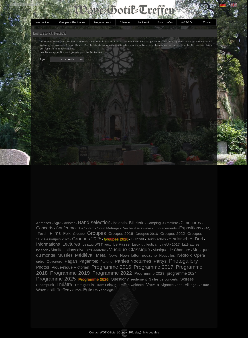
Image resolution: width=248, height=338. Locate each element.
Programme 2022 (112, 273)
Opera (199, 255)
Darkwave (143, 228)
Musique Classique (129, 249)
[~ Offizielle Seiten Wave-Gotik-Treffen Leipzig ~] (223, 5)
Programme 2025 (56, 279)
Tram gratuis (84, 285)
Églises (90, 289)
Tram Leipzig (106, 285)
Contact (207, 22)
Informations (48, 244)
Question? (120, 279)
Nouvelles (167, 255)
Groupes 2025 (86, 238)
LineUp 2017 (170, 244)
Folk (67, 233)
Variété (152, 284)
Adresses (43, 223)
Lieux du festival (144, 244)
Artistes (70, 223)
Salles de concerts (163, 279)
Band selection (94, 222)
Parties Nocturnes (133, 261)
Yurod (76, 290)
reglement (139, 279)
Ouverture (54, 261)
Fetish (42, 234)
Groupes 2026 (116, 239)
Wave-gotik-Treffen (52, 290)
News (113, 255)
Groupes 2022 (172, 233)
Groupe (79, 234)
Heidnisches (156, 239)
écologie (107, 290)
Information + (43, 22)
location (42, 250)
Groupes (96, 233)
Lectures (71, 243)
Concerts (44, 227)
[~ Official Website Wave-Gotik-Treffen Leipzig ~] (233, 5)
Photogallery (183, 261)
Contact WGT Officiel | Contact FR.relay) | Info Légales (124, 332)
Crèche (127, 228)
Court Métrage (108, 228)
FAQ (207, 228)
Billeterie (125, 22)
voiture (204, 285)
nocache (149, 255)
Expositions (190, 227)
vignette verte (171, 285)
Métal (101, 255)
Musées (65, 255)
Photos (42, 267)
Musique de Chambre (171, 250)
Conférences (68, 228)
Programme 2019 (70, 273)
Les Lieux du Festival (49, 33)
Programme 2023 (149, 273)
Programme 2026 (93, 279)
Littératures (191, 244)
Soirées (187, 279)
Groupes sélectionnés (72, 22)
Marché (100, 250)
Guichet (137, 239)
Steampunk (45, 285)
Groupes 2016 (120, 233)
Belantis (120, 223)
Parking (106, 261)
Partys (160, 261)
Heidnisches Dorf (185, 238)
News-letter (130, 255)
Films (55, 233)
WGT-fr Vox (188, 22)
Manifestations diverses (71, 250)
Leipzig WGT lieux (96, 244)
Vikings (190, 285)
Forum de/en (164, 22)
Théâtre (64, 284)
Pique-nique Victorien (70, 267)
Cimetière (170, 223)
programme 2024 (182, 273)
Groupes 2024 (58, 239)
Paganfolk (88, 261)
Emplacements (165, 228)
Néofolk (184, 255)
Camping (154, 223)
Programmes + (102, 22)
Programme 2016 (111, 267)
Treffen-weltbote (131, 285)
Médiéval (84, 255)
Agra (57, 223)
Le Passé (143, 22)
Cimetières (190, 222)
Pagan (71, 261)
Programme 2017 (153, 267)
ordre (40, 261)
